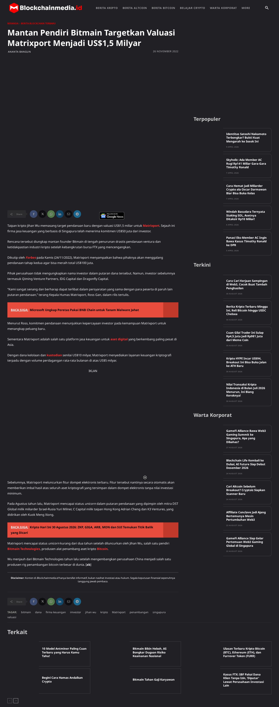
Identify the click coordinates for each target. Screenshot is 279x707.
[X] (42, 214)
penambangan (139, 612)
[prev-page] (9, 700)
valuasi (11, 617)
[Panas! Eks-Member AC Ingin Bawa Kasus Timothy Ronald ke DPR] (208, 243)
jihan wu (90, 612)
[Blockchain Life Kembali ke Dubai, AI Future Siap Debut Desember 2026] (208, 466)
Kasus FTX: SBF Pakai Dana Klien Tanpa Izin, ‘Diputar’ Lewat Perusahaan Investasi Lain (243, 679)
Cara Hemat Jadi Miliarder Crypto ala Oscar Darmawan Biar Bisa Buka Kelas (246, 189)
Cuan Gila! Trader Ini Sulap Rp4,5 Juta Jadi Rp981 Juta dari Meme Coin (244, 336)
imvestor (75, 612)
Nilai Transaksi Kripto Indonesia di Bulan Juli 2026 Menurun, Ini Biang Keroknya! (245, 389)
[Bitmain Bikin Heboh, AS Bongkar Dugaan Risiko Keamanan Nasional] (113, 654)
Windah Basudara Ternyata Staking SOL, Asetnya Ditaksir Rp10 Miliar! (245, 215)
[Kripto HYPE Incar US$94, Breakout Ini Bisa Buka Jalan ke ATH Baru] (208, 364)
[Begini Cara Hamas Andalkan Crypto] (23, 681)
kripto (104, 612)
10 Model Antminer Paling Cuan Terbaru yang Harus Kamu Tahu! (64, 652)
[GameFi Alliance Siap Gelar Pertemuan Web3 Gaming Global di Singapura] (208, 544)
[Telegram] (77, 214)
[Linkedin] (60, 214)
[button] (266, 8)
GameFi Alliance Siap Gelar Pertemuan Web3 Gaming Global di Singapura (244, 541)
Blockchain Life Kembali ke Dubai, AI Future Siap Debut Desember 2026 (245, 464)
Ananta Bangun (19, 52)
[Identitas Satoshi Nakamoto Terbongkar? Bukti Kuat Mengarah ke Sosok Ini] (208, 140)
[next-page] (15, 700)
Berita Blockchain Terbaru (38, 23)
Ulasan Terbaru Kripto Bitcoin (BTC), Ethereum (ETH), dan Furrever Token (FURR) (244, 652)
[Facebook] (33, 214)
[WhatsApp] (51, 214)
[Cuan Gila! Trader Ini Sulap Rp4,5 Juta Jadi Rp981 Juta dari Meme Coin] (208, 338)
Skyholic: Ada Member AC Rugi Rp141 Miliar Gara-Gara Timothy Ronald (246, 163)
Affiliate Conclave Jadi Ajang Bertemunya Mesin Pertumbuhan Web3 (246, 515)
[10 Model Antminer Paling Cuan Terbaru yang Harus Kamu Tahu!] (23, 654)
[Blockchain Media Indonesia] (46, 8)
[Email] (68, 214)
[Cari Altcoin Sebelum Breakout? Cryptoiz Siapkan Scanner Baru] (208, 492)
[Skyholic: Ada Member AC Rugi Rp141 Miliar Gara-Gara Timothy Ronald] (208, 166)
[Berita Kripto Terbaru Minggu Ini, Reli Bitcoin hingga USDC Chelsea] (208, 312)
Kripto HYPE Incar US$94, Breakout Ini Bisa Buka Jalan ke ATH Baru (246, 362)
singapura (159, 612)
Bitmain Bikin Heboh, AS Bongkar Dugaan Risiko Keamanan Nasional (149, 652)
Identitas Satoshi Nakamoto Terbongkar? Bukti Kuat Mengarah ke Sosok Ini (246, 137)
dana (38, 612)
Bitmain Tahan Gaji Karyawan (154, 679)
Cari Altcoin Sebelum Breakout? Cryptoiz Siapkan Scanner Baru (245, 490)
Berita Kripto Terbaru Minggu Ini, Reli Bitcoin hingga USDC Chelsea (247, 310)
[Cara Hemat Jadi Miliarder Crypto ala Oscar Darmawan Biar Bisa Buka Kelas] (208, 192)
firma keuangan (56, 612)
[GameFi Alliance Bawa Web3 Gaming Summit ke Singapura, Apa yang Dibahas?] (208, 437)
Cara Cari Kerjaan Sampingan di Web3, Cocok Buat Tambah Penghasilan (247, 284)
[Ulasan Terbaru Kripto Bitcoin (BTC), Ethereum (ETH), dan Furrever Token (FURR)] (204, 654)
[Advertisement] (139, 83)
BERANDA (12, 23)
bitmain (26, 612)
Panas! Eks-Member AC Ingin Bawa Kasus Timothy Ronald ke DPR (246, 241)
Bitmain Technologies (23, 549)
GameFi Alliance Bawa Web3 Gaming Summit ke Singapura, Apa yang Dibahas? (246, 436)
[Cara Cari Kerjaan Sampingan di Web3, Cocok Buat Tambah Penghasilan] (208, 287)
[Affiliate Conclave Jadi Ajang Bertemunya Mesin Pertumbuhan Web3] (208, 518)
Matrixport (151, 226)
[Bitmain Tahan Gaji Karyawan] (113, 681)
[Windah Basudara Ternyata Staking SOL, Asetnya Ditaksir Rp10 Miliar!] (208, 217)
